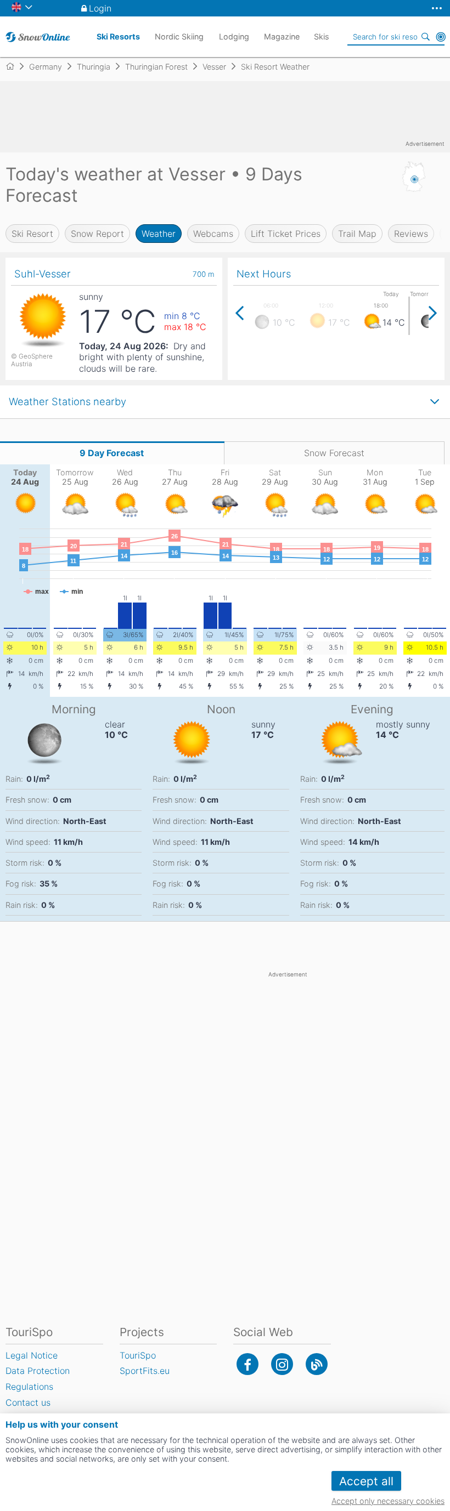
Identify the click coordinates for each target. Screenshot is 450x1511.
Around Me (441, 37)
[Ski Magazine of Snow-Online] (317, 1364)
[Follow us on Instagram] (282, 1364)
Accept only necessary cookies (388, 1501)
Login (100, 8)
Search (425, 37)
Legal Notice (31, 1355)
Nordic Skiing (179, 36)
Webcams (213, 233)
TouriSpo (138, 1355)
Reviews (411, 233)
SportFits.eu (145, 1370)
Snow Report (97, 233)
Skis (321, 36)
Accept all (366, 1481)
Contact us (27, 1402)
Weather (159, 233)
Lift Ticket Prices (285, 233)
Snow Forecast (334, 452)
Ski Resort (32, 233)
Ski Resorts (118, 36)
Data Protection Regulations (37, 1378)
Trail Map (357, 233)
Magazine (282, 36)
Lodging (234, 36)
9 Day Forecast (112, 452)
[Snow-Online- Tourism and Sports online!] (14, 66)
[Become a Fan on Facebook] (247, 1364)
